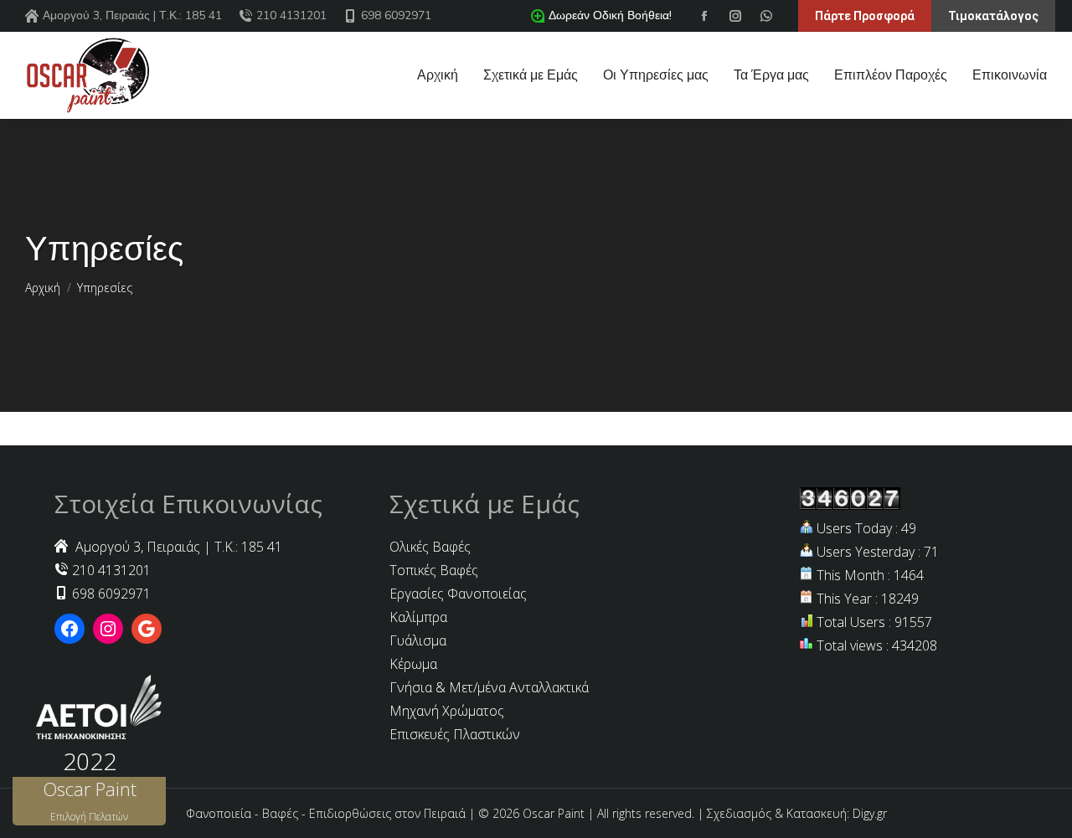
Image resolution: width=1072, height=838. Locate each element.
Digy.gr (870, 813)
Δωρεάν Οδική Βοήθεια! (610, 15)
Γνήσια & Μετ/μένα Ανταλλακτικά (489, 687)
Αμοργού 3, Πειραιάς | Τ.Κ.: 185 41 (132, 15)
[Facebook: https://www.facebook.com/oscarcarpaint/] (69, 629)
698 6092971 (396, 15)
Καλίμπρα (418, 617)
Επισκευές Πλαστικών (454, 734)
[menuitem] (437, 75)
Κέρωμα (413, 664)
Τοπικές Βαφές (433, 570)
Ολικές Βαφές (430, 546)
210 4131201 (291, 15)
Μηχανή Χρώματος (446, 711)
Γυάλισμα (417, 640)
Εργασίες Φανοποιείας (458, 593)
